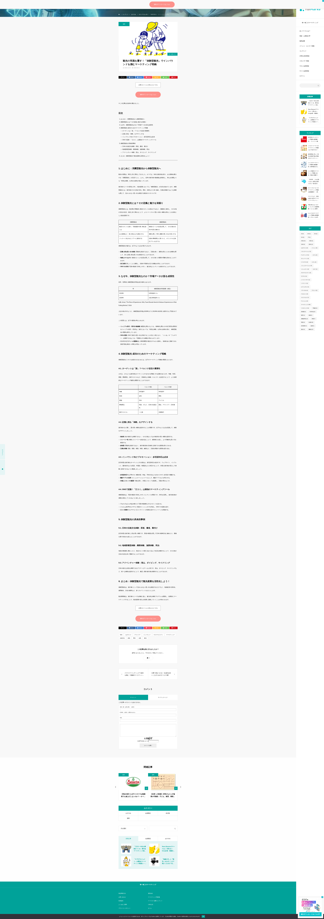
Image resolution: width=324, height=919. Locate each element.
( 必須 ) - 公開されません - (128, 712)
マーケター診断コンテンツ (155, 900)
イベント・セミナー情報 (307, 46)
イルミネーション (306, 251)
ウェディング (305, 255)
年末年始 (312, 311)
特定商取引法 (122, 893)
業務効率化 (304, 318)
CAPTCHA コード (142, 741)
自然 (140, 638)
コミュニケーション (306, 265)
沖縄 (313, 318)
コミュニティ (305, 269)
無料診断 (302, 41)
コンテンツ (303, 51)
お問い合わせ (122, 897)
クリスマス (304, 262)
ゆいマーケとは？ (305, 31)
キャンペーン (305, 258)
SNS (303, 244)
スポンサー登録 (304, 61)
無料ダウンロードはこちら (148, 94)
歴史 (134, 638)
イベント (314, 248)
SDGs (303, 240)
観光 (303, 329)
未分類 (168, 813)
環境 (303, 322)
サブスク (304, 276)
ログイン (302, 76)
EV (315, 233)
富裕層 (303, 311)
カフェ (315, 255)
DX (309, 233)
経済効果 (304, 325)
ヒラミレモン (305, 286)
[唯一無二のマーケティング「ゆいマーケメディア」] (310, 9)
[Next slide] (180, 787)
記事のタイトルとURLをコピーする (148, 85)
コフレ (314, 262)
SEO (311, 240)
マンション (304, 301)
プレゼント (304, 294)
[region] (310, 459)
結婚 (312, 325)
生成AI (311, 322)
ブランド (314, 290)
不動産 (315, 308)
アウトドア (137, 634)
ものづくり (304, 248)
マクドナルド (305, 297)
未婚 (310, 315)
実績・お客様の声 (305, 36)
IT (309, 237)
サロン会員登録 (304, 66)
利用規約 (121, 900)
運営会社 (150, 893)
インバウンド (147, 634)
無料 (124, 24)
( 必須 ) (127, 707)
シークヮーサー (305, 279)
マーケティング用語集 (154, 897)
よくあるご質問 (123, 904)
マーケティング (305, 304)
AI (302, 233)
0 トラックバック (162, 697)
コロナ (315, 269)
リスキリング (305, 308)
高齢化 (311, 329)
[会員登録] (2, 467)
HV (302, 237)
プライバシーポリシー (124, 908)
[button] (148, 658)
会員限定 (148, 813)
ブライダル (304, 290)
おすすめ (128, 813)
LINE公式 (150, 904)
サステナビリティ (306, 272)
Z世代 (311, 244)
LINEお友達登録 (304, 56)
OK (203, 916)
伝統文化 (122, 638)
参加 (129, 638)
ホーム (150, 908)
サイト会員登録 (304, 71)
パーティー (304, 283)
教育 (303, 315)
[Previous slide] (115, 787)
